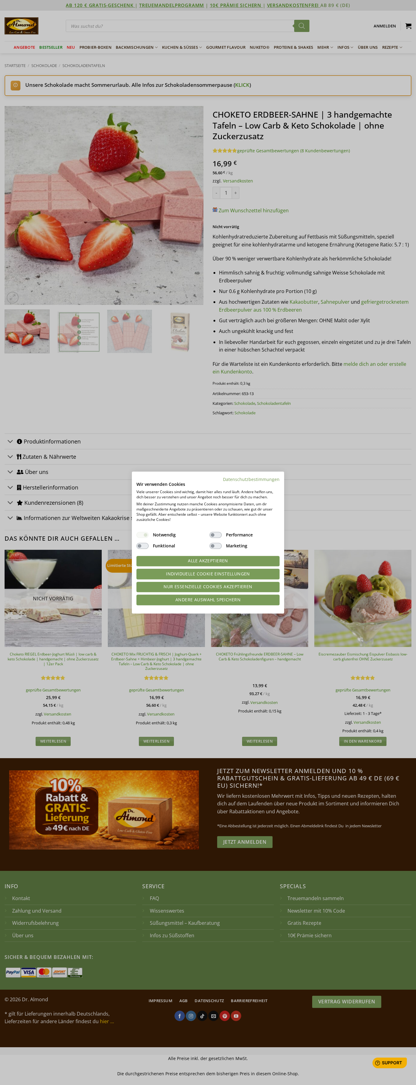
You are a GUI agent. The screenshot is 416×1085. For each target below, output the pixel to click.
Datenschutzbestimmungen (251, 479)
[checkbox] (142, 535)
